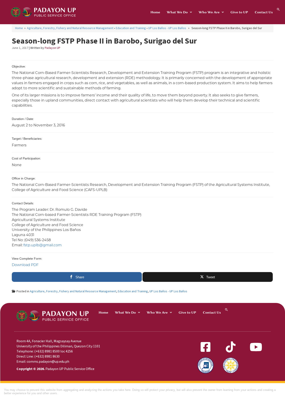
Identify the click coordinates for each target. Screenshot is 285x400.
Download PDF (25, 265)
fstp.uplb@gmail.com (42, 245)
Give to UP (239, 12)
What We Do (177, 12)
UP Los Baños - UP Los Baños (167, 28)
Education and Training (131, 28)
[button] (179, 12)
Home (155, 12)
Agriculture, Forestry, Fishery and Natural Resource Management (70, 28)
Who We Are (209, 12)
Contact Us (264, 12)
